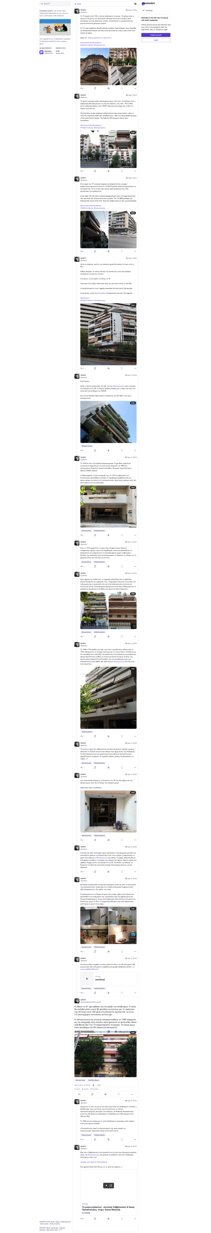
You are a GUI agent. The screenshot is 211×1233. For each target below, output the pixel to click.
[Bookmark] (122, 88)
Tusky (99, 1085)
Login (156, 40)
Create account (156, 35)
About (52, 1221)
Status (57, 1221)
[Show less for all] (135, 3)
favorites (94, 1089)
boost (77, 1089)
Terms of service (55, 1223)
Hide (133, 50)
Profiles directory (65, 1221)
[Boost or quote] (95, 88)
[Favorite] (108, 88)
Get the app (54, 1228)
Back (79, 4)
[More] (135, 88)
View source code (51, 1230)
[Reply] (79, 1094)
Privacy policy (44, 1223)
